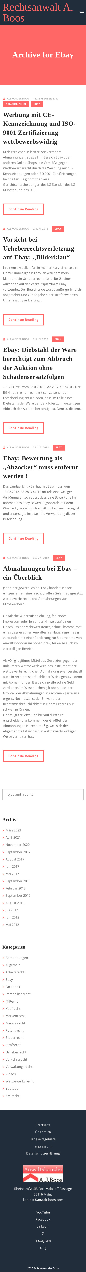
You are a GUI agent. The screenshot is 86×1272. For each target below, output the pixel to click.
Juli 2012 (12, 910)
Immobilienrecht (18, 994)
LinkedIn (43, 1226)
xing (43, 1247)
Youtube (12, 1088)
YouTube (43, 1212)
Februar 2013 (16, 888)
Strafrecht (13, 1045)
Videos (11, 1074)
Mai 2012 (12, 925)
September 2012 (18, 895)
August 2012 (15, 903)
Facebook (13, 987)
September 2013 (18, 881)
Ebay (37, 104)
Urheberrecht (16, 1052)
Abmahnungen (16, 104)
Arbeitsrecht (15, 972)
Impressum (43, 1146)
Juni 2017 (12, 866)
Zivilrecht (12, 1096)
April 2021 (13, 837)
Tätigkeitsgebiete (43, 1139)
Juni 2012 (12, 917)
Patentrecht (15, 1030)
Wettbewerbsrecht (20, 1081)
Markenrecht (15, 1016)
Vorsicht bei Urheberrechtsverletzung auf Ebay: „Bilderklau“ (38, 248)
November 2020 (18, 844)
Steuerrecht (15, 1037)
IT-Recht (12, 1001)
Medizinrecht (15, 1023)
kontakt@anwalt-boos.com (43, 1200)
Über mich (43, 1132)
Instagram (43, 1240)
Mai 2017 (12, 874)
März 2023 (13, 830)
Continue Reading (23, 209)
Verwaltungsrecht (19, 1066)
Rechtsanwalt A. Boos (37, 12)
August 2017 (15, 859)
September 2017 (18, 852)
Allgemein (13, 965)
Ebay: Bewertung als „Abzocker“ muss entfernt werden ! (40, 467)
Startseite (43, 1125)
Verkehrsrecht (16, 1059)
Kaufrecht (13, 1008)
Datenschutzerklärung (43, 1153)
